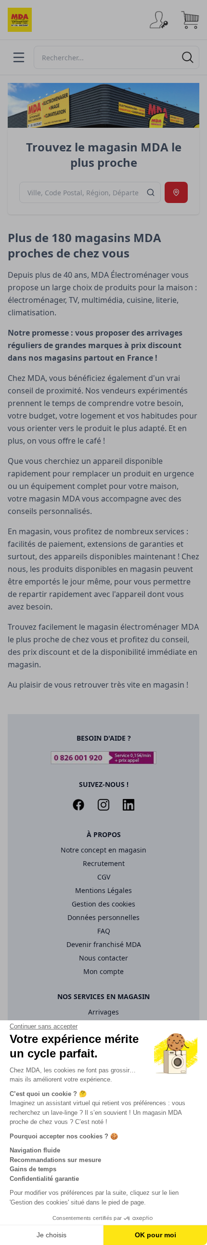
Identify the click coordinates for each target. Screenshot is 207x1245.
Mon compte (103, 971)
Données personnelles (103, 917)
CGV (103, 876)
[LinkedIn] (128, 804)
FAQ (103, 930)
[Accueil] (20, 20)
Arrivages (103, 1011)
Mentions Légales (103, 890)
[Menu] (19, 57)
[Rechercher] (187, 57)
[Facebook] (78, 804)
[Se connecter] (158, 19)
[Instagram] (103, 804)
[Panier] (189, 19)
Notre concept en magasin (103, 849)
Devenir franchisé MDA (103, 944)
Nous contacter (103, 957)
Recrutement (104, 863)
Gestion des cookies (103, 903)
